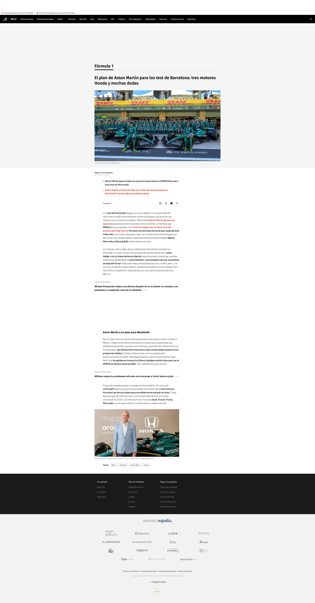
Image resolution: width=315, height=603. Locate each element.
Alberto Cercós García (103, 172)
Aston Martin (135, 465)
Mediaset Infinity (136, 487)
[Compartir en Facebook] (177, 203)
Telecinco (133, 492)
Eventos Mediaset (168, 501)
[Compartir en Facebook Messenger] (171, 203)
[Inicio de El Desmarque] (5, 19)
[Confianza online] (158, 593)
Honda (146, 465)
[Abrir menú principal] (311, 19)
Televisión (101, 496)
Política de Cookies (185, 571)
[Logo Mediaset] (157, 522)
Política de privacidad (149, 571)
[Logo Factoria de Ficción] (142, 542)
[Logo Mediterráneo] (188, 559)
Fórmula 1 (103, 66)
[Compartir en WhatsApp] (160, 203)
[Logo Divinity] (204, 533)
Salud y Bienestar (168, 506)
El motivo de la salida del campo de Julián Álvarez (57, 13)
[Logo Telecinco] (142, 533)
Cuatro (131, 496)
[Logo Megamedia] (159, 582)
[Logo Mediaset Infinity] (111, 533)
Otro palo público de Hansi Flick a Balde (18, 13)
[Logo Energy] (204, 542)
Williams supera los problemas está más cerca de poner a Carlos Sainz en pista (133, 376)
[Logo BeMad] (111, 551)
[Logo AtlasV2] (126, 559)
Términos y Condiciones (131, 571)
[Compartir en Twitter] (166, 203)
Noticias (101, 487)
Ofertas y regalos (168, 492)
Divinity (131, 501)
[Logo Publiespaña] (157, 559)
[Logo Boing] (173, 542)
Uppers (131, 506)
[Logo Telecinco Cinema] (173, 550)
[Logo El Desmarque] (111, 542)
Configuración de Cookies (167, 571)
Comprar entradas (168, 487)
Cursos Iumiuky (167, 496)
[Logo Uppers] (142, 551)
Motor (14, 19)
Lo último (101, 492)
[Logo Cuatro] (173, 533)
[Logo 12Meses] (204, 550)
